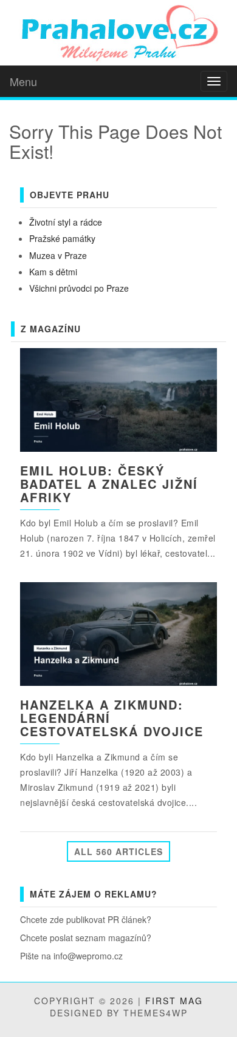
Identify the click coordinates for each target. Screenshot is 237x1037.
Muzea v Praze (58, 255)
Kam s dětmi (53, 272)
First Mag (174, 1001)
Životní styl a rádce (65, 222)
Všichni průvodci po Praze (79, 288)
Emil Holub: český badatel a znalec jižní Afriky (109, 483)
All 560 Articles (118, 851)
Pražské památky (62, 238)
